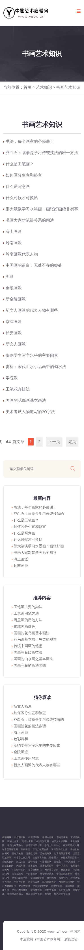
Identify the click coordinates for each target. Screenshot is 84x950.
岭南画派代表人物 (22, 254)
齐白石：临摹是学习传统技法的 (39, 513)
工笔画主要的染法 (28, 607)
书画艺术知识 (68, 87)
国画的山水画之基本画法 (33, 659)
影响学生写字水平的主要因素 (32, 355)
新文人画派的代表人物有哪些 (32, 310)
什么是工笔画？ (20, 164)
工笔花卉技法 (18, 389)
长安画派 (14, 333)
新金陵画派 (16, 299)
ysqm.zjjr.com (58, 931)
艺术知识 (44, 87)
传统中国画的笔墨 (28, 645)
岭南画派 (14, 242)
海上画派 (14, 231)
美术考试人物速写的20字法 (30, 411)
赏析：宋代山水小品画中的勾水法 (36, 366)
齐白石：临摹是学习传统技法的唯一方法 (42, 152)
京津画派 (14, 321)
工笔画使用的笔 (26, 758)
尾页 (72, 441)
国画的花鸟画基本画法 (26, 400)
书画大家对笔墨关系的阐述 (30, 220)
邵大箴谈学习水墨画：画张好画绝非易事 (42, 209)
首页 (28, 87)
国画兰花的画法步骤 (30, 665)
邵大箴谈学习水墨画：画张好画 (39, 546)
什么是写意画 (18, 186)
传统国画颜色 (24, 626)
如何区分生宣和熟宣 (24, 175)
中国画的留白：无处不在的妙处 (34, 265)
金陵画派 (14, 288)
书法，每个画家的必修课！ (30, 141)
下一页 (54, 441)
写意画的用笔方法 (28, 620)
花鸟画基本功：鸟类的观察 (35, 639)
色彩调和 (21, 738)
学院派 (12, 378)
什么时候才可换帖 (22, 197)
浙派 (10, 276)
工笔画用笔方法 (26, 613)
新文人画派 (16, 344)
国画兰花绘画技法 (28, 652)
